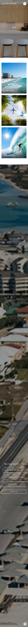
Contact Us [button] (14, 491)
